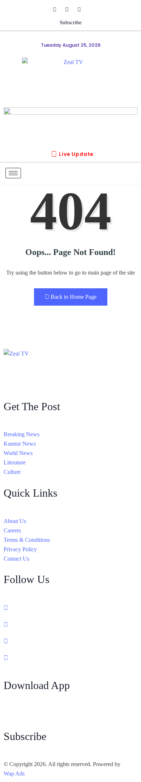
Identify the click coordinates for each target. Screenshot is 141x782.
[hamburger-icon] (13, 173)
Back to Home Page (74, 297)
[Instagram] (70, 9)
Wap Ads (14, 773)
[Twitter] (70, 624)
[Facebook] (58, 9)
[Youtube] (82, 9)
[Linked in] (70, 641)
